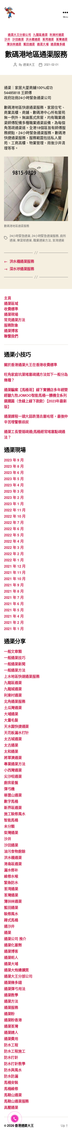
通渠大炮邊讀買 (16, 970)
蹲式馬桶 (11, 920)
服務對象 (11, 325)
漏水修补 (11, 870)
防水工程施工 (14, 1051)
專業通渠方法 (14, 763)
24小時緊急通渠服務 (45, 236)
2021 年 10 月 (15, 578)
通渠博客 (11, 330)
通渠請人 (11, 1032)
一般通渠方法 (14, 670)
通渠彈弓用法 (14, 988)
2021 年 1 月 (14, 628)
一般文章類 (13, 651)
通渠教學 (11, 995)
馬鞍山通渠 (13, 1095)
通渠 (7, 932)
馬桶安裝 (11, 1082)
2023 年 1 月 (14, 503)
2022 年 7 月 (14, 522)
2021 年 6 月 (14, 603)
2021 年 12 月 (15, 566)
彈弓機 (9, 788)
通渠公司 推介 (15, 938)
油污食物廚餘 (14, 851)
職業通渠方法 (42, 240)
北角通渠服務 (14, 701)
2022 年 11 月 (15, 510)
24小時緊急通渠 (20, 236)
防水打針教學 (14, 1063)
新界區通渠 (13, 807)
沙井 (7, 39)
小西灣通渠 (13, 770)
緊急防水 (11, 882)
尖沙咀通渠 (13, 776)
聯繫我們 (11, 336)
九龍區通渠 (40, 34)
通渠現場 (11, 314)
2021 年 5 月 (14, 610)
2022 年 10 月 (15, 516)
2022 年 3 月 (14, 547)
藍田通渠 (29, 44)
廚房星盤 (11, 782)
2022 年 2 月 (14, 553)
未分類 (9, 826)
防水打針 (11, 1057)
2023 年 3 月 (14, 491)
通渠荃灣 (11, 1026)
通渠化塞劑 (13, 945)
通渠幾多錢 (58, 44)
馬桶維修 (11, 1088)
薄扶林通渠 (14, 44)
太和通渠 (11, 751)
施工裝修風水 (14, 813)
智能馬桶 (11, 820)
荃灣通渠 (62, 39)
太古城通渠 (13, 738)
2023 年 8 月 (14, 466)
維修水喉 (11, 876)
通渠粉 (9, 1013)
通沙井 (9, 926)
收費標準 (11, 309)
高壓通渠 (11, 1107)
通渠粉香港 (13, 1020)
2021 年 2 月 (14, 622)
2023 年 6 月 (14, 472)
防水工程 (11, 1045)
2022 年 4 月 (14, 541)
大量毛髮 (11, 720)
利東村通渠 (57, 34)
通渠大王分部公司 (19, 34)
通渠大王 (29, 64)
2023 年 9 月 (14, 460)
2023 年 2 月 (14, 497)
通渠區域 (11, 303)
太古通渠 (11, 745)
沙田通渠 (18, 39)
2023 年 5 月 (14, 478)
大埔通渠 (11, 714)
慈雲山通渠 (13, 795)
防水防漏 (11, 1076)
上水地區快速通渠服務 (21, 676)
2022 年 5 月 (14, 535)
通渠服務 (11, 1007)
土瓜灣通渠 (13, 707)
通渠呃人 (11, 957)
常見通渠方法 (14, 319)
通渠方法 (11, 1001)
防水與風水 (13, 1070)
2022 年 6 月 (14, 528)
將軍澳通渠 (13, 757)
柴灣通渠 (11, 832)
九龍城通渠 (13, 689)
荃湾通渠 (48, 39)
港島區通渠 (13, 863)
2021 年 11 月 (15, 572)
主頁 (7, 298)
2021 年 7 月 (14, 597)
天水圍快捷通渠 (16, 726)
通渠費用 (11, 1038)
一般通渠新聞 (14, 664)
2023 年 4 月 (14, 485)
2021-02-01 (51, 64)
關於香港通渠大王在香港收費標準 (30, 364)
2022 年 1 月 (14, 560)
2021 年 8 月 (14, 591)
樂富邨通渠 (24, 240)
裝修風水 (11, 913)
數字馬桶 (11, 801)
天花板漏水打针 (16, 732)
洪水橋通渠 (33, 39)
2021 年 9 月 (14, 585)
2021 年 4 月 (14, 616)
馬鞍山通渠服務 (16, 1101)
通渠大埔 (43, 44)
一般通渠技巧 (14, 657)
